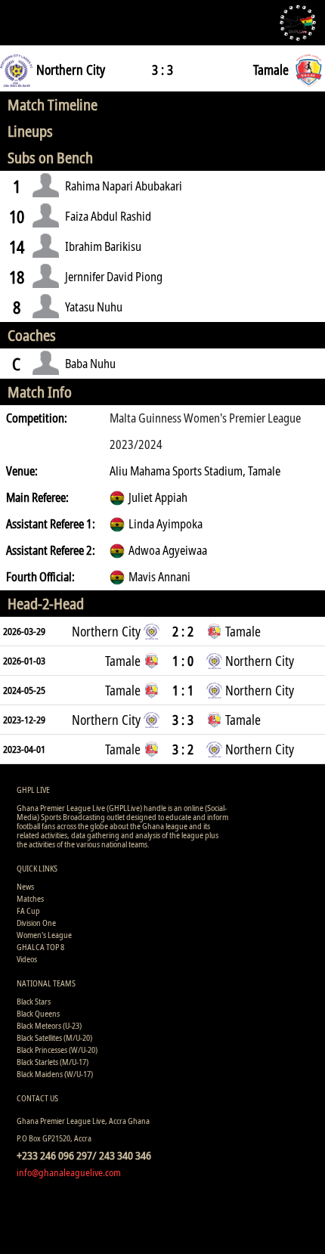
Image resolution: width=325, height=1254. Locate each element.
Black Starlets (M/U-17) (52, 1061)
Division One (36, 922)
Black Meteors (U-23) (49, 1025)
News (25, 886)
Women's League (44, 934)
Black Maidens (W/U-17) (55, 1073)
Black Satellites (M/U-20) (54, 1037)
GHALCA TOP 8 (40, 946)
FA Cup (28, 910)
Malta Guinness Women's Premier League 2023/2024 (205, 431)
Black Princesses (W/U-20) (57, 1049)
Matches (30, 898)
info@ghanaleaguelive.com (69, 1172)
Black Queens (38, 1013)
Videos (27, 958)
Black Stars (34, 1001)
